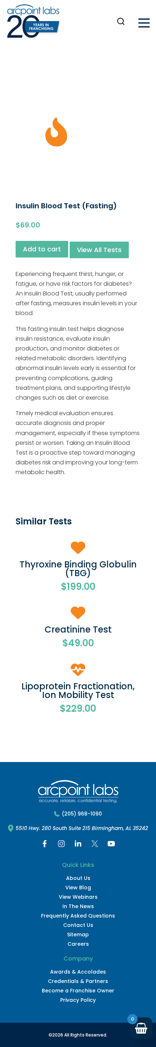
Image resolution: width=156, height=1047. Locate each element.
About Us (78, 878)
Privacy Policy (78, 1000)
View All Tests (99, 249)
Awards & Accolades (78, 971)
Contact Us (78, 925)
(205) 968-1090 (82, 813)
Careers (78, 944)
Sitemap (78, 934)
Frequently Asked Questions (78, 915)
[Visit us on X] (94, 845)
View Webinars (78, 897)
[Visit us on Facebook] (44, 845)
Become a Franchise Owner (78, 990)
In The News (78, 906)
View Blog (78, 887)
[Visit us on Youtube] (111, 845)
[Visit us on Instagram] (61, 845)
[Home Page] (33, 23)
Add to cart (42, 249)
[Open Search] (120, 21)
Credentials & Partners (78, 981)
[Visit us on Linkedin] (78, 845)
